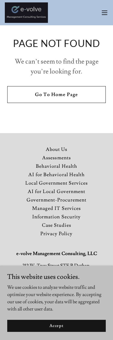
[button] (105, 13)
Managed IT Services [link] (56, 208)
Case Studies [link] (56, 225)
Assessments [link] (56, 158)
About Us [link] (56, 149)
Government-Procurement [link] (56, 200)
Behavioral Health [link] (56, 166)
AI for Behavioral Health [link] (56, 175)
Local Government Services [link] (56, 183)
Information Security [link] (56, 217)
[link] (26, 12)
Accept (56, 325)
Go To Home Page (56, 95)
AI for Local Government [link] (56, 192)
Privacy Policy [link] (56, 234)
